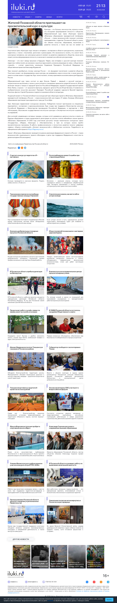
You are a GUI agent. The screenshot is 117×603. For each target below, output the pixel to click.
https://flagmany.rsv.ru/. (36, 129)
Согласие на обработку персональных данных (89, 591)
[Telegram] (25, 148)
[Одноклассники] (22, 148)
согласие (50, 600)
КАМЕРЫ (38, 17)
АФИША (49, 17)
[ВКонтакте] (19, 148)
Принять (109, 599)
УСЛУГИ (59, 17)
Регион (80, 144)
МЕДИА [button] (28, 17)
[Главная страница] (23, 8)
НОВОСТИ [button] (17, 17)
